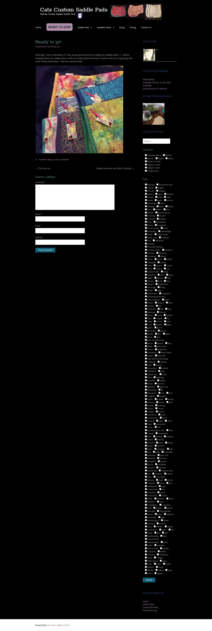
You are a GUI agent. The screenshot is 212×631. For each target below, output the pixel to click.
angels (160, 188)
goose (150, 343)
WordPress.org (150, 610)
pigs (171, 449)
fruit (168, 321)
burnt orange (153, 228)
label (149, 377)
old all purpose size (155, 430)
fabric (166, 299)
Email (38, 225)
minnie (161, 402)
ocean (150, 427)
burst (165, 228)
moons (150, 408)
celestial (150, 243)
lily (161, 390)
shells (149, 498)
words (161, 567)
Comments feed (150, 607)
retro (149, 477)
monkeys (161, 405)
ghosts (163, 331)
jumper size (152, 374)
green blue (161, 346)
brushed (151, 219)
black (161, 206)
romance (151, 483)
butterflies (151, 231)
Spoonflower (165, 511)
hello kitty (161, 355)
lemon (150, 383)
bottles (158, 209)
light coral (163, 386)
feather (150, 306)
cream (169, 265)
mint (170, 402)
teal (158, 533)
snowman (165, 505)
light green (151, 390)
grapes (160, 343)
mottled (150, 411)
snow (161, 501)
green (149, 346)
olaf (159, 427)
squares (170, 514)
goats (149, 337)
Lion (162, 393)
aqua (159, 194)
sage (163, 486)
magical (162, 396)
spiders (158, 508)
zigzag (159, 573)
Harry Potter (165, 352)
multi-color (151, 414)
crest (149, 268)
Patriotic (160, 439)
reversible (160, 477)
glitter (167, 334)
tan (172, 529)
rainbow (162, 467)
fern (160, 306)
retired (169, 474)
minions (150, 402)
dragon (150, 284)
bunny (150, 225)
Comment (40, 182)
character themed (155, 247)
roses (161, 483)
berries (169, 200)
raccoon (150, 467)
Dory (159, 281)
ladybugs (159, 377)
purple (163, 461)
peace (170, 442)
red (148, 474)
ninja (149, 424)
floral (159, 315)
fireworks (151, 309)
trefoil (149, 545)
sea (163, 489)
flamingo (151, 312)
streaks (159, 526)
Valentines (164, 554)
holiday (163, 362)
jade (162, 371)
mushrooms (152, 418)
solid (149, 508)
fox (168, 318)
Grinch (150, 349)
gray (169, 343)
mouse (161, 411)
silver (170, 498)
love (170, 393)
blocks (170, 206)
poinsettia (168, 452)
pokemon (151, 455)
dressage (151, 287)
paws (160, 442)
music (164, 418)
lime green (151, 393)
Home (38, 27)
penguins (160, 449)
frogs (149, 321)
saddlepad (152, 486)
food (149, 318)
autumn (169, 194)
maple (150, 399)
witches (150, 567)
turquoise (151, 551)
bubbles (162, 219)
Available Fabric (104, 27)
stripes (170, 526)
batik (159, 197)
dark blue (151, 275)
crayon (159, 265)
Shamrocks (152, 495)
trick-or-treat (152, 548)
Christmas (151, 256)
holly (149, 365)
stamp (166, 520)
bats (168, 197)
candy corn (152, 237)
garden (158, 324)
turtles (163, 551)
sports (150, 514)
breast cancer (163, 212)
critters (158, 268)
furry (149, 324)
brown (162, 215)
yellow (160, 570)
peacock (160, 445)
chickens (162, 253)
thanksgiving (152, 536)
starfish (162, 523)
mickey (170, 399)
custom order (153, 271)
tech (166, 533)
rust (170, 483)
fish (161, 309)
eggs (159, 290)
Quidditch (161, 464)
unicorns (151, 554)
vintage (159, 557)
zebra (149, 573)
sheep (164, 495)
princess (163, 458)
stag (162, 517)
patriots (150, 442)
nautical (150, 421)
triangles (160, 545)
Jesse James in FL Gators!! (155, 88)
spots (159, 514)
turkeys (165, 548)
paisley (158, 436)
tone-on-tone (153, 539)
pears (149, 449)
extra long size (153, 299)
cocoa (159, 259)
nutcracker (160, 424)
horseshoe (152, 368)
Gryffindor (161, 349)
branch (150, 212)
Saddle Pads (83, 27)
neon (169, 421)
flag (169, 309)
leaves (162, 380)
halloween (151, 352)
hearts (150, 355)
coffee (169, 259)
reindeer (158, 474)
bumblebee (160, 222)
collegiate (151, 262)
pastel (150, 439)
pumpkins (151, 461)
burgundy (161, 225)
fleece (150, 315)
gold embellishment (155, 340)
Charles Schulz (153, 250)
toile (164, 536)
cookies (163, 262)
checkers (168, 250)
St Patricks (151, 517)
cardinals (165, 237)
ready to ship (167, 470)
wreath (150, 570)
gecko (149, 327)
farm (170, 302)
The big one (42, 168)
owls (149, 436)
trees (165, 542)
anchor (150, 188)
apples (150, 194)
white (158, 564)
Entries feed (148, 604)
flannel (162, 312)
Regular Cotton (153, 164)
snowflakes (152, 505)
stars (149, 526)
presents (151, 458)
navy (160, 421)
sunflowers (152, 529)
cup (167, 268)
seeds (162, 492)
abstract (150, 184)
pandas (169, 436)
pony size (164, 455)
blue (149, 209)
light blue (151, 386)
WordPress (52, 625)
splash (169, 508)
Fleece (160, 158)
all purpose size (165, 184)
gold (158, 337)
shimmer (160, 498)
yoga (169, 570)
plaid (157, 452)
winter (168, 564)
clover (150, 259)
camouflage (165, 231)
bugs (149, 222)
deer (162, 275)
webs (149, 564)
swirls (164, 529)
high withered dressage (157, 358)
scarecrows (152, 489)
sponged (151, 511)
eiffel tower (152, 293)
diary (170, 275)
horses (158, 365)
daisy (165, 271)
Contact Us (146, 27)
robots (170, 480)
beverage (151, 203)
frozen (159, 321)
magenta (151, 396)
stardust (151, 523)
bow (167, 209)
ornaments (162, 433)
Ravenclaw (152, 470)
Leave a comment (61, 159)
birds (162, 203)
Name (38, 214)
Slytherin (151, 501)
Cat (58, 46)
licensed (160, 383)
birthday (151, 206)
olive (170, 430)
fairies (150, 302)
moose (160, 408)
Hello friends (148, 79)
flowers (169, 315)
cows (149, 265)
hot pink (164, 368)
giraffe (150, 334)
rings (160, 480)
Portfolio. (65, 625)
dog (168, 278)
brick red (151, 215)
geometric (151, 331)
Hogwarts (151, 362)
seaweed (151, 492)
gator (168, 324)
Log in (146, 601)
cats (149, 240)
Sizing (121, 27)
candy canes (162, 234)
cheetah (150, 253)
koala (164, 374)
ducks (162, 287)
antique (161, 191)
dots (168, 281)
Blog (50, 159)
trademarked (153, 542)
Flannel (168, 155)
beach (150, 200)
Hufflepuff (151, 371)
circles (163, 256)
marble (160, 399)
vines (149, 557)
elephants (165, 293)
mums (163, 414)
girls (159, 334)
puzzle (150, 464)
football (159, 318)
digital (149, 278)
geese (159, 327)
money (150, 405)
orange (150, 433)
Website (39, 237)
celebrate (159, 240)
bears (159, 200)
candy (150, 234)
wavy (164, 561)
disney (159, 278)
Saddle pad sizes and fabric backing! (115, 168)
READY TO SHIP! (154, 161)
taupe (149, 533)
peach (150, 445)
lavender (151, 380)
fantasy (160, 302)
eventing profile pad (156, 296)
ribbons (150, 480)
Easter (150, 290)
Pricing (133, 27)
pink (149, 452)
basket (150, 197)
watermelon (152, 561)
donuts (150, 281)
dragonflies (162, 284)
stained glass (153, 520)
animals (150, 191)
